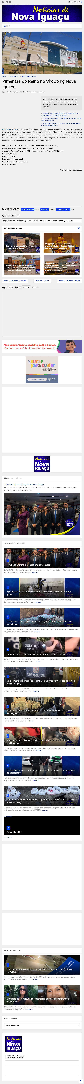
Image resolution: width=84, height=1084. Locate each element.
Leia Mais (34, 572)
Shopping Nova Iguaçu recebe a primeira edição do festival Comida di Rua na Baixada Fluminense (60, 246)
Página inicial (42, 281)
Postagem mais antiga (69, 281)
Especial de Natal (15, 832)
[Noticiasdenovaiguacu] (14, 2)
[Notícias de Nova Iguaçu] (42, 21)
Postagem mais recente (15, 281)
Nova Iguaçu (14, 76)
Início (4, 76)
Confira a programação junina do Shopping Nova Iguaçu (19, 247)
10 (8, 828)
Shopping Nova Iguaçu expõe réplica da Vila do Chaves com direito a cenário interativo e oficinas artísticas (22, 268)
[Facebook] (3, 2)
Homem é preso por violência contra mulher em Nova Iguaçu (36, 654)
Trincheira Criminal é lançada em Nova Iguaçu (24, 484)
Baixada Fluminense (29, 76)
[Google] (10, 2)
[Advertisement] (20, 111)
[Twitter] (7, 2)
